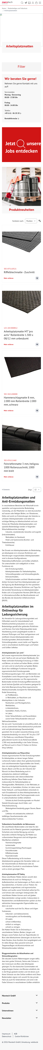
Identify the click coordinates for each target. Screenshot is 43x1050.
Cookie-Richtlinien (22, 1036)
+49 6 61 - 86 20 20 (12, 113)
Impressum (6, 1034)
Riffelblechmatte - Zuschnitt (19, 272)
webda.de (34, 1042)
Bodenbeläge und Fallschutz (17, 8)
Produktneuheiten (21, 209)
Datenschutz (6, 1036)
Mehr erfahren (8, 278)
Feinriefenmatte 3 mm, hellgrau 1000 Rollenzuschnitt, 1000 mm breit (21, 467)
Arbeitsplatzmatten (10, 11)
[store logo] (7, 2)
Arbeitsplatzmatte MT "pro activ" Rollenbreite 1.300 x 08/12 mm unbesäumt (18, 335)
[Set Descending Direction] (39, 221)
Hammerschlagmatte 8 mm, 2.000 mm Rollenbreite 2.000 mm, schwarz (20, 401)
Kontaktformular (11, 118)
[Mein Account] (33, 3)
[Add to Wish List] (37, 278)
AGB (15, 1034)
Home (4, 8)
